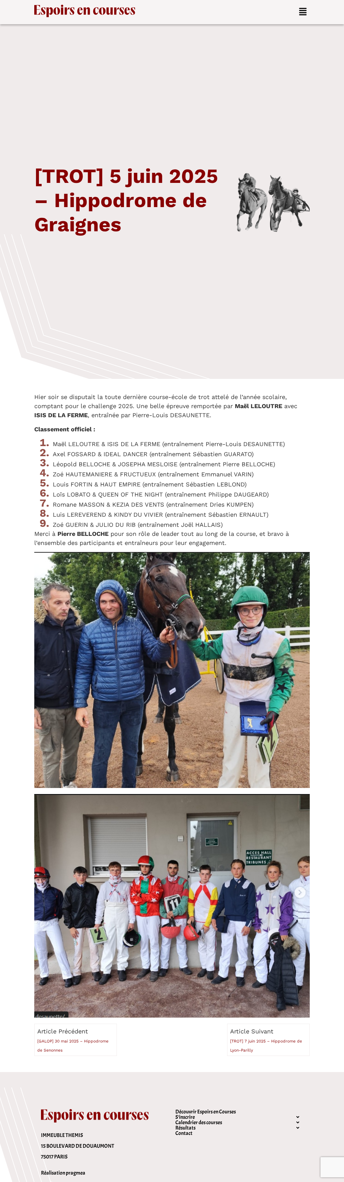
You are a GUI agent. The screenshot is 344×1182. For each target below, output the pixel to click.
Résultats (185, 1128)
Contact (183, 1133)
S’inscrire (185, 1117)
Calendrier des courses (198, 1122)
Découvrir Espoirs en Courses (205, 1111)
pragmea (75, 1173)
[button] (302, 12)
